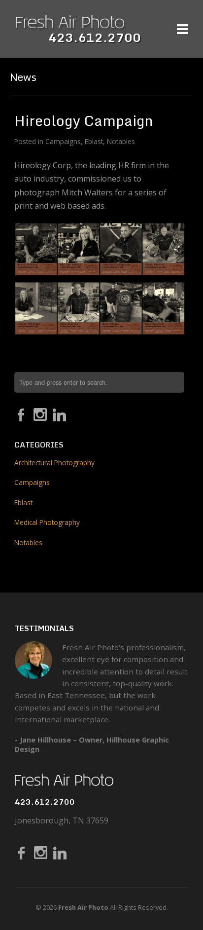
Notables (121, 141)
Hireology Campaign (83, 120)
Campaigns (63, 141)
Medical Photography (47, 522)
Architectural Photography (54, 462)
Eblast (94, 141)
